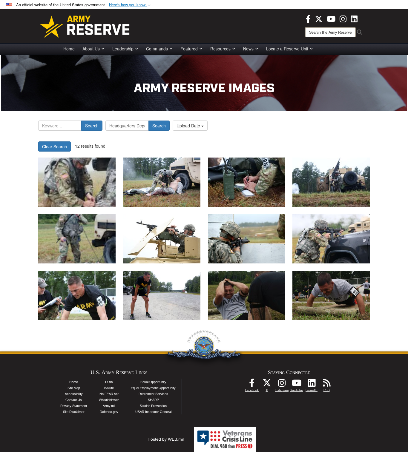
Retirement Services (153, 394)
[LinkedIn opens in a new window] (354, 18)
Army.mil (109, 406)
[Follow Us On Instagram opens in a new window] (281, 384)
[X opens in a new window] (319, 18)
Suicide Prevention (153, 406)
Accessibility (74, 394)
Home (69, 49)
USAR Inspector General (153, 412)
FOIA (109, 382)
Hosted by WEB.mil (166, 439)
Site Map (74, 388)
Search (92, 126)
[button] (130, 5)
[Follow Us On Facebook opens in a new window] (251, 384)
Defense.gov (109, 412)
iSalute (109, 388)
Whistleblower (109, 400)
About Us (91, 49)
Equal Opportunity (153, 382)
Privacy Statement (73, 406)
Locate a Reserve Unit (287, 49)
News (248, 49)
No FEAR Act (109, 394)
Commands (157, 49)
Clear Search (54, 146)
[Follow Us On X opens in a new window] (266, 384)
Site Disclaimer (74, 412)
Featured (189, 49)
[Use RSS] (326, 384)
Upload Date (189, 126)
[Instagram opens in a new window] (343, 18)
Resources (220, 49)
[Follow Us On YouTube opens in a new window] (296, 384)
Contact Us (73, 400)
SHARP (153, 400)
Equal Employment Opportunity (153, 388)
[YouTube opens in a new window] (331, 18)
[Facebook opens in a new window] (308, 18)
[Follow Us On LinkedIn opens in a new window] (311, 384)
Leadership (123, 49)
